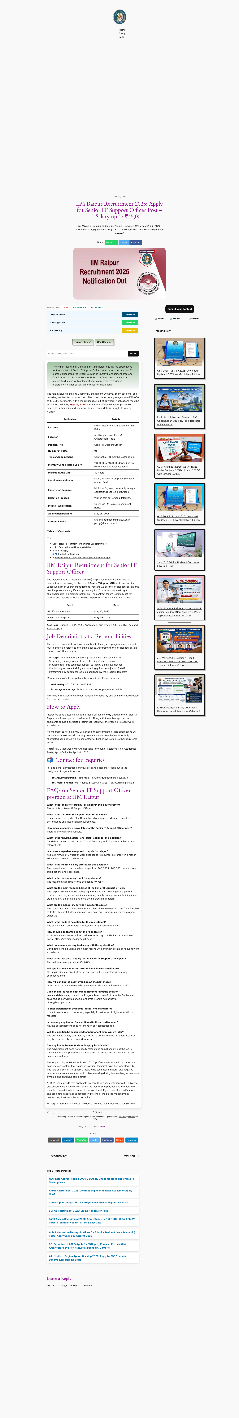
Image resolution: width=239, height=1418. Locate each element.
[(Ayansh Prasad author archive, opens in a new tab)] (177, 317)
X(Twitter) (97, 1119)
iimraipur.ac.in (83, 718)
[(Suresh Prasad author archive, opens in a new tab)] (197, 317)
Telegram (131, 1140)
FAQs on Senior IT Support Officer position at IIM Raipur (83, 557)
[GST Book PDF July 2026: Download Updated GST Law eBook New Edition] (179, 353)
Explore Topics (83, 342)
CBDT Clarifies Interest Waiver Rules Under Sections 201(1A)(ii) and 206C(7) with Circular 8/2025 (179, 470)
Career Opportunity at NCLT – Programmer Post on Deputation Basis (88, 1202)
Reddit (119, 1140)
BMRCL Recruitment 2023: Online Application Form (79, 1210)
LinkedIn (131, 1117)
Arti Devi (97, 1112)
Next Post (129, 1155)
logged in (67, 1285)
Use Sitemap (104, 342)
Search (133, 353)
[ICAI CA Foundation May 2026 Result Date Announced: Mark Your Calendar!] (179, 690)
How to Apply (61, 550)
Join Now (130, 314)
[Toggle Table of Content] (49, 538)
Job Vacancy (97, 307)
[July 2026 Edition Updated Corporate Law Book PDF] (179, 545)
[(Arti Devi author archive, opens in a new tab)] (160, 317)
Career (66, 307)
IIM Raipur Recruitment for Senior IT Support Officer (80, 543)
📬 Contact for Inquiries (67, 554)
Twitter (123, 242)
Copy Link (54, 1140)
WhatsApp (111, 242)
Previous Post (58, 1155)
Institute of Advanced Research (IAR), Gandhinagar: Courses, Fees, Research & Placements (179, 421)
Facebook (136, 242)
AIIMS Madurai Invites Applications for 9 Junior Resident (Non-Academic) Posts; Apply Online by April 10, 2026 (179, 612)
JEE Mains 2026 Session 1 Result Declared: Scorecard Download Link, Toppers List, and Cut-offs (177, 662)
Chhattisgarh (79, 307)
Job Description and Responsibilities (73, 547)
